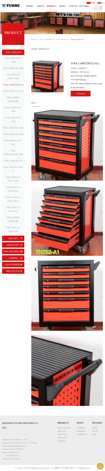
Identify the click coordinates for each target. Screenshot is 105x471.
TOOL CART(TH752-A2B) (13, 109)
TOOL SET (13, 238)
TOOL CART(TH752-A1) (13, 85)
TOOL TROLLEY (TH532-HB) (13, 229)
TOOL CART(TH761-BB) (13, 68)
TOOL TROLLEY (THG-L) (13, 169)
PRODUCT (51, 8)
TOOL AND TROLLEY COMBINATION (13, 252)
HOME (29, 6)
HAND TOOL (13, 245)
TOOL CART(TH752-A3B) (13, 119)
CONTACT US (73, 8)
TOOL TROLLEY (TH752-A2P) (13, 179)
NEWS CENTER (62, 8)
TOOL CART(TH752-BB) (13, 128)
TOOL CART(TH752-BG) (13, 134)
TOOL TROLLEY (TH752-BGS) (13, 199)
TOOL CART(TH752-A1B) (13, 60)
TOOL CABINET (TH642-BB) (13, 99)
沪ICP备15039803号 (68, 468)
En (103, 3)
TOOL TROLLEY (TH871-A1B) (13, 76)
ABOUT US (41, 8)
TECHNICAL (84, 8)
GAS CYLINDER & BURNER (13, 265)
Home (42, 39)
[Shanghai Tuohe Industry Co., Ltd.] (12, 3)
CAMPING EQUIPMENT (13, 259)
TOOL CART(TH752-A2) (13, 91)
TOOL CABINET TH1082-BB (13, 219)
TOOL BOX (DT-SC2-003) (13, 142)
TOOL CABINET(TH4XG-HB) (13, 152)
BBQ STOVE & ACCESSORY (13, 272)
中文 (93, 3)
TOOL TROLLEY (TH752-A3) (13, 189)
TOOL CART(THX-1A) (13, 161)
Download (81, 93)
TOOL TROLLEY (13, 52)
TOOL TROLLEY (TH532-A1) (13, 209)
